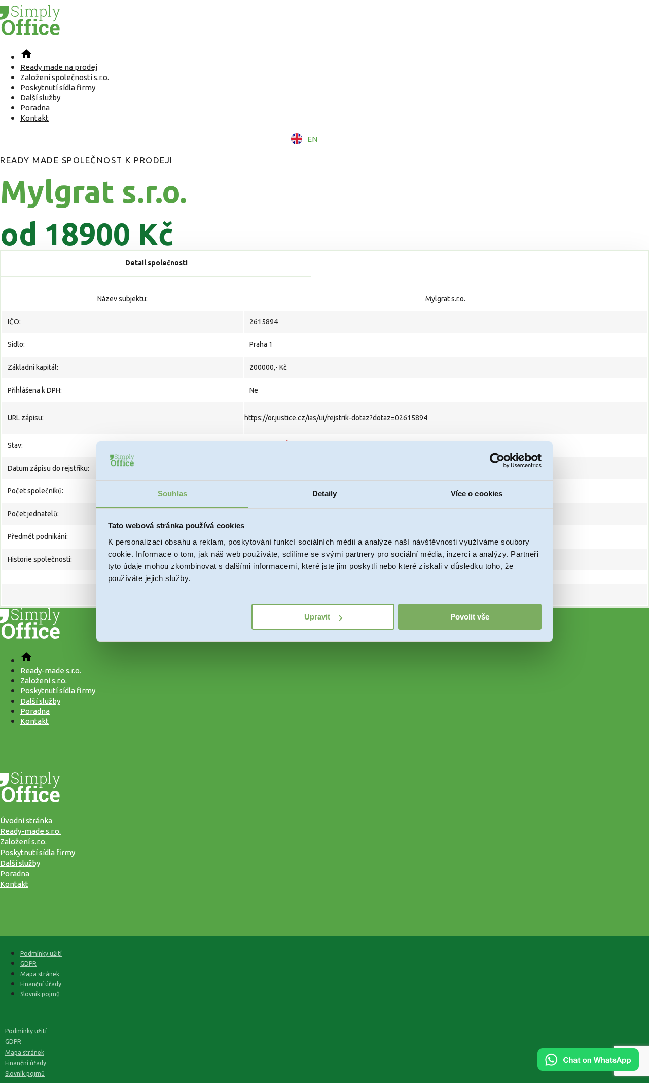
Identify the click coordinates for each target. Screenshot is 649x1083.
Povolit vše (469, 616)
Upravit (317, 616)
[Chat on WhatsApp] (588, 1067)
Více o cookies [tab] (476, 493)
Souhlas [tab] (172, 493)
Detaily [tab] (324, 493)
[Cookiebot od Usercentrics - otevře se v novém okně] (497, 461)
